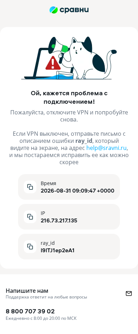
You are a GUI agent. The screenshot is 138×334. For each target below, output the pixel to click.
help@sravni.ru (106, 148)
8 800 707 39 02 (41, 314)
